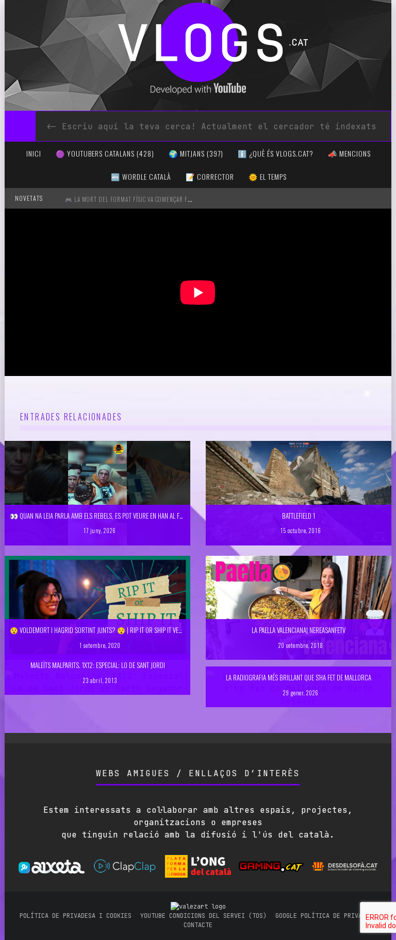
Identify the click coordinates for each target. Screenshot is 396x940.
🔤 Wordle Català (141, 176)
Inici (33, 153)
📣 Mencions (349, 153)
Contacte (198, 925)
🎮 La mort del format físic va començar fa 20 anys (138, 199)
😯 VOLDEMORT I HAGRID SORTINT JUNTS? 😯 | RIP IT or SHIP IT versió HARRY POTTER (119, 630)
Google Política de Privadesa (325, 916)
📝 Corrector (210, 176)
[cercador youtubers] (20, 126)
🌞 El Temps (268, 176)
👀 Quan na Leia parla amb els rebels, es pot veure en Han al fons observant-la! (119, 515)
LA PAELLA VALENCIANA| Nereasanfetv (298, 630)
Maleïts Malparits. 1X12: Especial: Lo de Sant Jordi (97, 665)
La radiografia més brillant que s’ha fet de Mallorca (298, 677)
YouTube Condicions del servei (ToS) (203, 916)
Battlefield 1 (298, 515)
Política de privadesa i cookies (75, 916)
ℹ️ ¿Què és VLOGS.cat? (276, 153)
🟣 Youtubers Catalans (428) (105, 153)
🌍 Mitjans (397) (196, 153)
